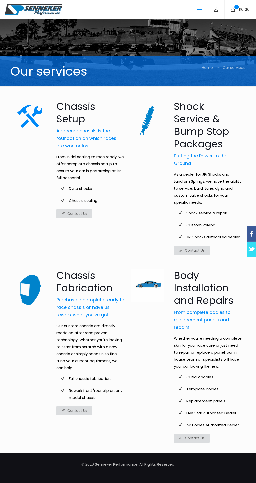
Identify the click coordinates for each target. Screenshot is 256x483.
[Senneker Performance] (33, 9)
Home (207, 67)
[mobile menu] (200, 9)
